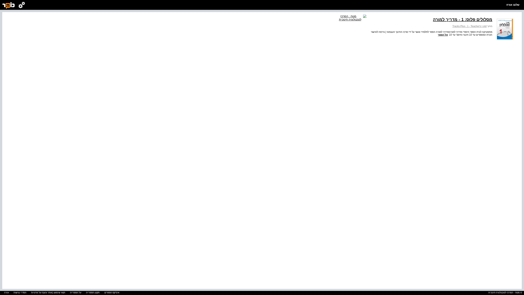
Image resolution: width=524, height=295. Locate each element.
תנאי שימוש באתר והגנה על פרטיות (48, 292)
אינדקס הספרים (111, 292)
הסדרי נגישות (20, 292)
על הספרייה (75, 292)
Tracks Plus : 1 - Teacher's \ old (469, 26)
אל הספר (443, 34)
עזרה (6, 292)
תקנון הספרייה (93, 292)
